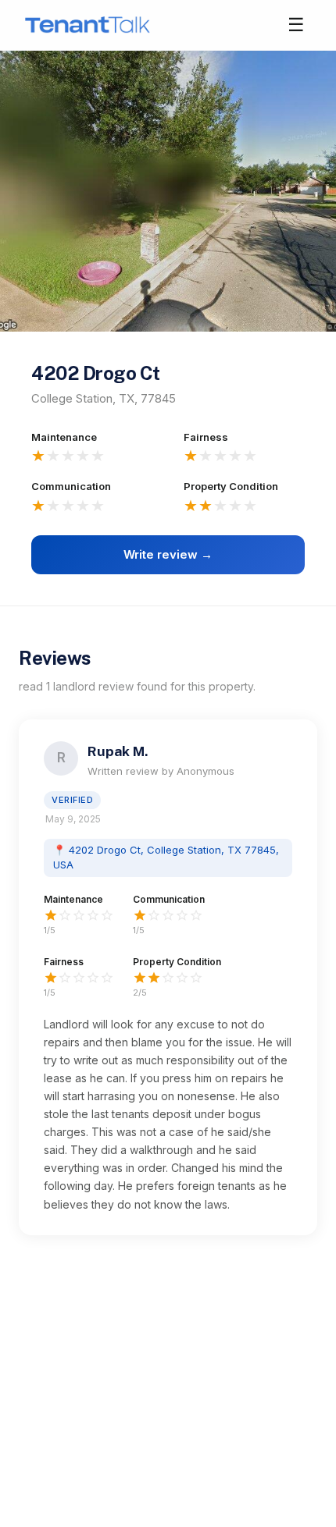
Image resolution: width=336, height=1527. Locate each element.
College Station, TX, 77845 (103, 398)
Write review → (168, 554)
